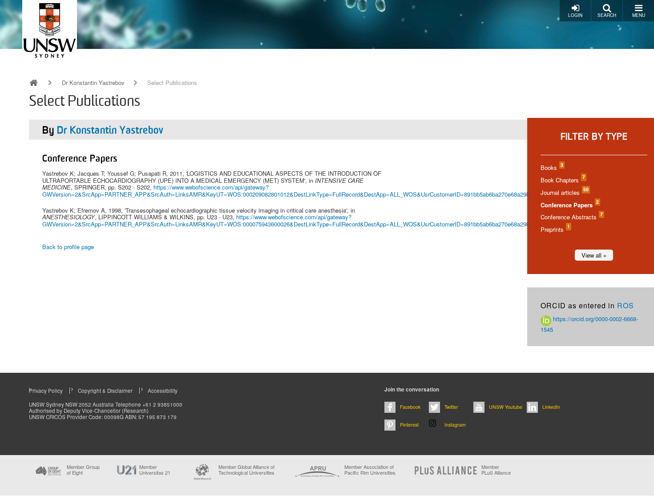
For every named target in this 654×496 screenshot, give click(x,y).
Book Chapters (562, 180)
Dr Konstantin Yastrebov (93, 82)
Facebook (410, 406)
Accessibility (163, 390)
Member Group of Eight (83, 470)
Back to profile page (68, 246)
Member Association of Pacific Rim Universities (370, 470)
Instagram (455, 424)
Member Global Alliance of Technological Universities (246, 470)
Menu (638, 15)
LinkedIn (551, 406)
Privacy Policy (46, 390)
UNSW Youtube (505, 406)
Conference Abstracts (571, 217)
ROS (625, 305)
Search (606, 15)
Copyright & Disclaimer (105, 390)
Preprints (555, 229)
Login (575, 15)
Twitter (451, 406)
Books (551, 167)
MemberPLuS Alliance (496, 470)
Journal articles (564, 192)
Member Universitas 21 (154, 470)
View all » (593, 255)
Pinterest (409, 424)
